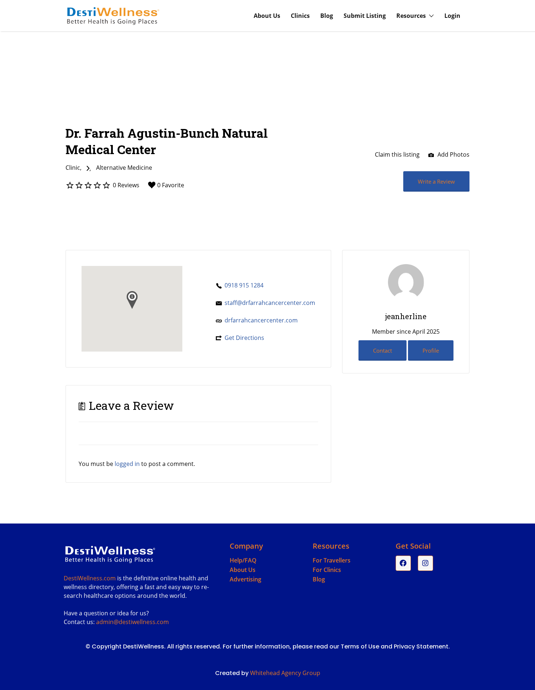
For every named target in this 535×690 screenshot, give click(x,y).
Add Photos (452, 154)
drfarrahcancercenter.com (261, 320)
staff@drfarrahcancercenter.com (270, 303)
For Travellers (331, 560)
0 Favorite (170, 185)
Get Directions (244, 338)
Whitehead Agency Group (285, 673)
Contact (382, 350)
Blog (326, 16)
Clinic (73, 168)
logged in (127, 464)
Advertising (245, 579)
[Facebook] (403, 563)
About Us (267, 16)
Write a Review (436, 181)
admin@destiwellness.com (132, 622)
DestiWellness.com (90, 578)
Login (452, 16)
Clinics (300, 16)
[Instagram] (425, 563)
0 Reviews (126, 185)
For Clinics (327, 570)
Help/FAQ (243, 560)
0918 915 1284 (244, 285)
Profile (431, 350)
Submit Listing (365, 16)
